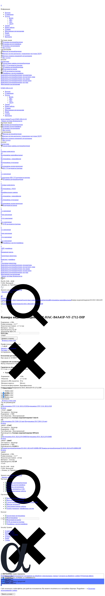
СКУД (11, 24)
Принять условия (7, 594)
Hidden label (9, 391)
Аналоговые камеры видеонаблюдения (16, 63)
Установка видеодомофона (11, 44)
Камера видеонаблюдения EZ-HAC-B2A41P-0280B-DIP (61, 448)
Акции (7, 25)
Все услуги (6, 47)
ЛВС (10, 20)
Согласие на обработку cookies (69, 576)
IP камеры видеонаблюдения (13, 67)
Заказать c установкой (8, 348)
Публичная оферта (86, 576)
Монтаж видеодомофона (15, 500)
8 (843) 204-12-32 (7, 88)
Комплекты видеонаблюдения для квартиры (16, 75)
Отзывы (8, 29)
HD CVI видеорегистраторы (12, 65)
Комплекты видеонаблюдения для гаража (15, 79)
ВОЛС (11, 18)
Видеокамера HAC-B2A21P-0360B (39, 436)
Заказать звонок (7, 292)
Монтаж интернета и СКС (16, 489)
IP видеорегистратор (10, 69)
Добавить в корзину (8, 338)
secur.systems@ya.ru (8, 119)
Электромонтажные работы (16, 491)
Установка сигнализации (11, 46)
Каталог (8, 12)
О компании (9, 14)
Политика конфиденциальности (12, 576)
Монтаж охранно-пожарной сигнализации (17, 56)
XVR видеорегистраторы (11, 71)
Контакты (8, 37)
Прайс (7, 33)
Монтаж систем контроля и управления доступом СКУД (22, 53)
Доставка (4, 350)
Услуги (7, 16)
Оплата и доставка (11, 534)
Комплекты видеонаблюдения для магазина (16, 80)
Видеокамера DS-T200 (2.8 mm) (36, 421)
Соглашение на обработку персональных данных (41, 576)
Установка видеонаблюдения (12, 42)
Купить (3, 408)
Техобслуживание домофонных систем (20, 508)
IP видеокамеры (12, 518)
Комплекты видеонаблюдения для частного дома (18, 77)
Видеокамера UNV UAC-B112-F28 (39, 406)
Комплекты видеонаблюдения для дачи (14, 82)
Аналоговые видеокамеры (16, 516)
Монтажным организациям (14, 31)
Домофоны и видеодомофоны (12, 73)
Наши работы (9, 27)
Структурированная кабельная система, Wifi (22, 502)
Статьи (7, 35)
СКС (10, 22)
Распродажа (5, 61)
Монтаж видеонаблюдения (12, 51)
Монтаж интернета (13, 504)
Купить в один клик (9, 340)
